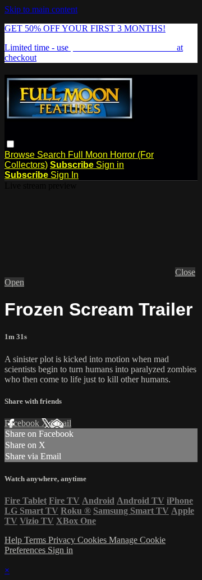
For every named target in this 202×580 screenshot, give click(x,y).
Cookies (93, 540)
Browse (20, 154)
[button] (10, 144)
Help (14, 540)
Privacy (62, 540)
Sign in (110, 165)
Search (52, 154)
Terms (36, 540)
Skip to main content (40, 9)
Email (60, 423)
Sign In (64, 175)
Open (14, 282)
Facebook (23, 423)
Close (185, 272)
